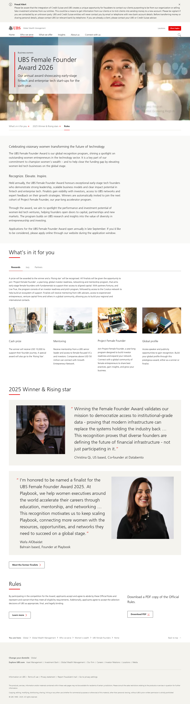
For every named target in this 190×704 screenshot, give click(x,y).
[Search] (179, 35)
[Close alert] (179, 4)
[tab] (16, 267)
